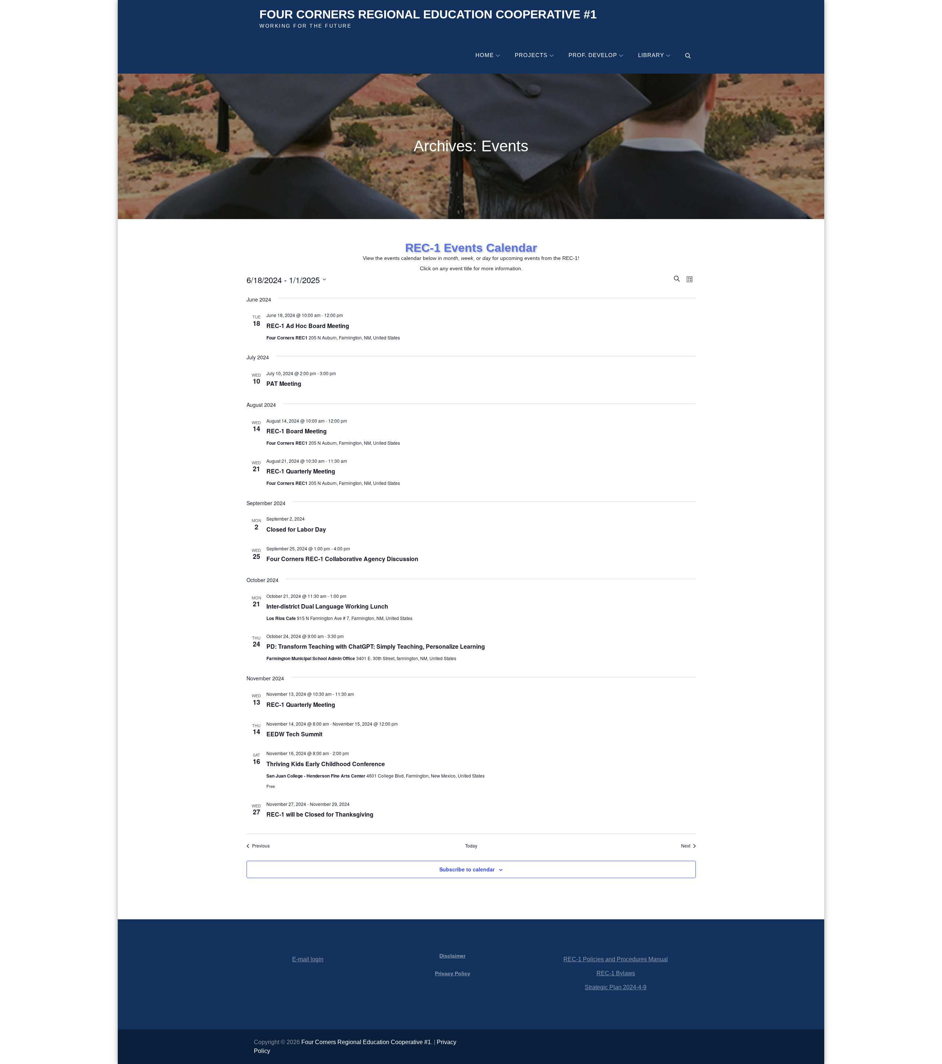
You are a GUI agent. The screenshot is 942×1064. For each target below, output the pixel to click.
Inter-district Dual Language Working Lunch (327, 606)
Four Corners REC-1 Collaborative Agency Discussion (342, 558)
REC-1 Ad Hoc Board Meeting (307, 325)
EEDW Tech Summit (294, 734)
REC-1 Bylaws (615, 973)
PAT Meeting (283, 383)
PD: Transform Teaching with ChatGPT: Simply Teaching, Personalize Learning (375, 646)
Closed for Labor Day (296, 529)
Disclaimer (452, 956)
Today (471, 846)
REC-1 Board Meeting (296, 431)
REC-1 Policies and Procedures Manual (615, 959)
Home (484, 55)
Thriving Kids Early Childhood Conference (325, 764)
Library (651, 55)
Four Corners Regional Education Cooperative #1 (428, 14)
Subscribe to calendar (467, 869)
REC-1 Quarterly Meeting (300, 471)
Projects (531, 55)
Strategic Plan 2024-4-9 (616, 987)
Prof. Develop (593, 55)
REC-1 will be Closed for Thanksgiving (319, 814)
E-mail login (307, 959)
